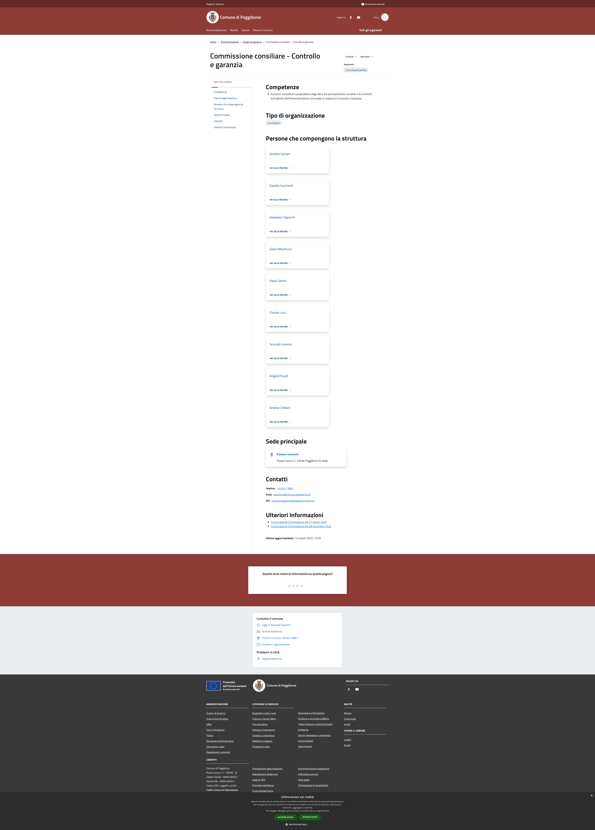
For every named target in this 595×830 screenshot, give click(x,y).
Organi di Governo (215, 713)
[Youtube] (357, 17)
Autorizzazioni (305, 741)
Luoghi (347, 739)
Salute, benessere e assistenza (314, 735)
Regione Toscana (215, 4)
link (327, 810)
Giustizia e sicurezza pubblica (313, 718)
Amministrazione (230, 42)
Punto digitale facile (262, 791)
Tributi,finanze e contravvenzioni (315, 724)
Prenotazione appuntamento (267, 768)
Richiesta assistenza (263, 785)
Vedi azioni (365, 56)
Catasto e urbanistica (263, 735)
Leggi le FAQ (258, 780)
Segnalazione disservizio (265, 774)
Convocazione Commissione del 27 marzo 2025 (299, 522)
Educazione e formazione (311, 713)
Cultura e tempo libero (264, 719)
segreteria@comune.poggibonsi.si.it (292, 494)
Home (213, 42)
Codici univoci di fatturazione (222, 790)
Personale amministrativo (220, 741)
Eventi (347, 745)
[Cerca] (385, 17)
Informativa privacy (308, 774)
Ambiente (303, 730)
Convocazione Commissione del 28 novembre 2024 (301, 526)
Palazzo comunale (287, 454)
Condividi (349, 56)
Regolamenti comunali (218, 752)
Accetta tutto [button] (285, 817)
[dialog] (297, 811)
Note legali (303, 780)
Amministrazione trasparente (313, 768)
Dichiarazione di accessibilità (313, 785)
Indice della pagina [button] (223, 81)
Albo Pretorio (305, 746)
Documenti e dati (215, 746)
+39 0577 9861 (285, 488)
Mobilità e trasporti (262, 741)
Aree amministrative (217, 719)
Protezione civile (261, 746)
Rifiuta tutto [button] (310, 817)
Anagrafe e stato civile (264, 713)
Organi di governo (252, 42)
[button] (297, 824)
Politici (210, 735)
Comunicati (350, 719)
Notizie (347, 713)
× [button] (591, 796)
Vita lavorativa (260, 724)
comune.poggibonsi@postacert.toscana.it (293, 501)
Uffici (209, 724)
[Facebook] (349, 17)
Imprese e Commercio (263, 730)
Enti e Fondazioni (215, 730)
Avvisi (347, 724)
